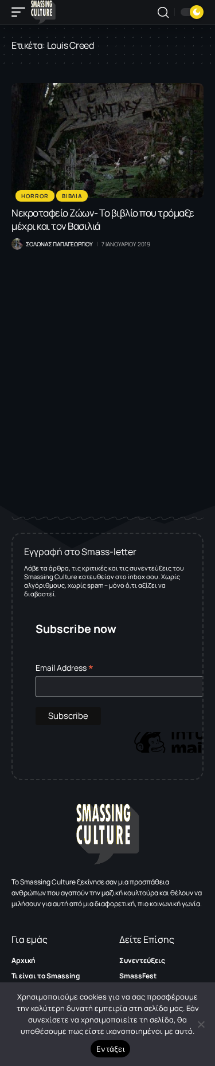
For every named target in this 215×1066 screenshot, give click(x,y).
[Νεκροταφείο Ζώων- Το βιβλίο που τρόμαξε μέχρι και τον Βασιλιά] (107, 140)
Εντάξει (110, 1048)
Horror (35, 196)
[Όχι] (200, 1024)
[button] (21, 12)
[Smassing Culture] (43, 12)
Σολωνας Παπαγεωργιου (59, 244)
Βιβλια (72, 196)
